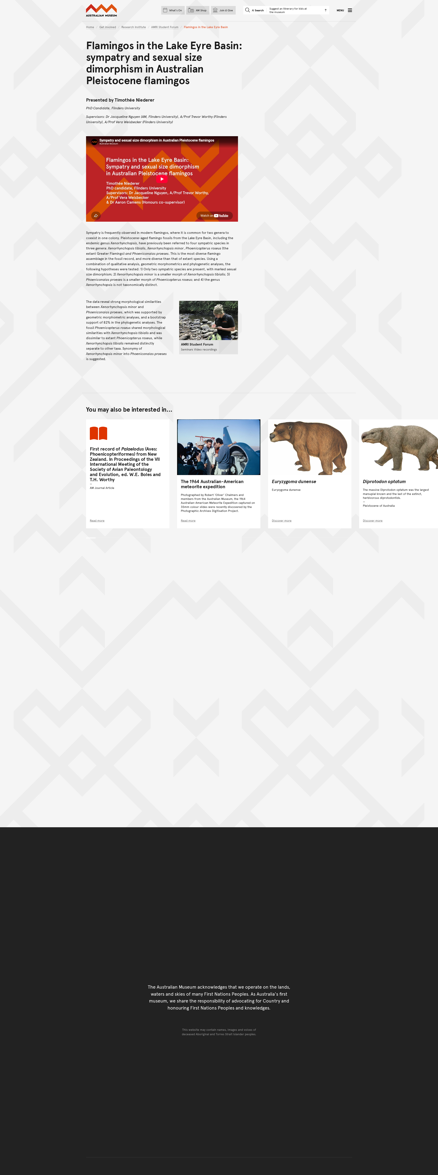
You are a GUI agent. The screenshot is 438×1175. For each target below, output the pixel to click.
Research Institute (133, 27)
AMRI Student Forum (164, 27)
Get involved (107, 27)
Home (90, 27)
